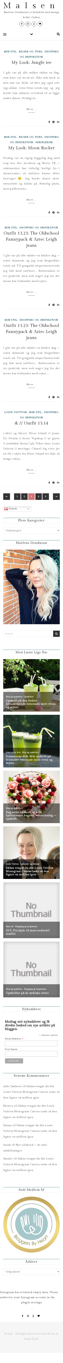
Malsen (31, 6)
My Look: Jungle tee (31, 62)
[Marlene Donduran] (31, 587)
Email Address (14, 1038)
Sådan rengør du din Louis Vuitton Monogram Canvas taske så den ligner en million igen (31, 1092)
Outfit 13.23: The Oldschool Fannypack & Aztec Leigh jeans (31, 239)
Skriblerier (44, 142)
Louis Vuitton (15, 412)
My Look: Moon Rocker (31, 148)
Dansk (12, 508)
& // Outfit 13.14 (31, 423)
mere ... (32, 109)
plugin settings (31, 1302)
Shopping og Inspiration (39, 227)
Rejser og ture (30, 51)
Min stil (10, 51)
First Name (11, 1049)
